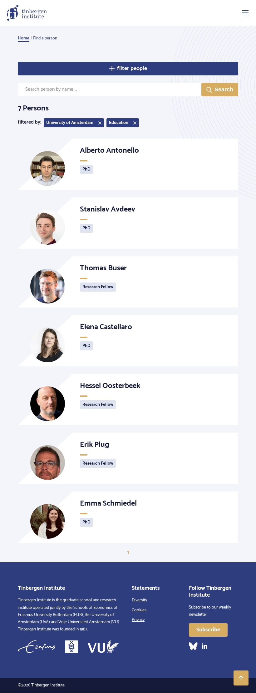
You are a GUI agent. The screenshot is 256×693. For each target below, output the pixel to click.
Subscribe (208, 629)
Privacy (138, 620)
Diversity (139, 600)
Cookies (139, 610)
